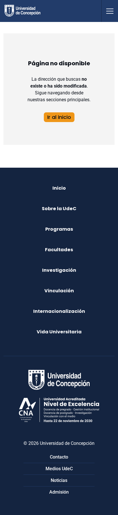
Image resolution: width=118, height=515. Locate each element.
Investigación (59, 270)
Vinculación (59, 290)
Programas (59, 229)
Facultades (59, 249)
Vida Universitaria (59, 332)
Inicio (59, 188)
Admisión (59, 492)
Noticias (59, 480)
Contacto (59, 457)
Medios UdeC (59, 468)
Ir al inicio (59, 117)
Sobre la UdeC (59, 208)
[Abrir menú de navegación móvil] (109, 11)
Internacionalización (59, 311)
